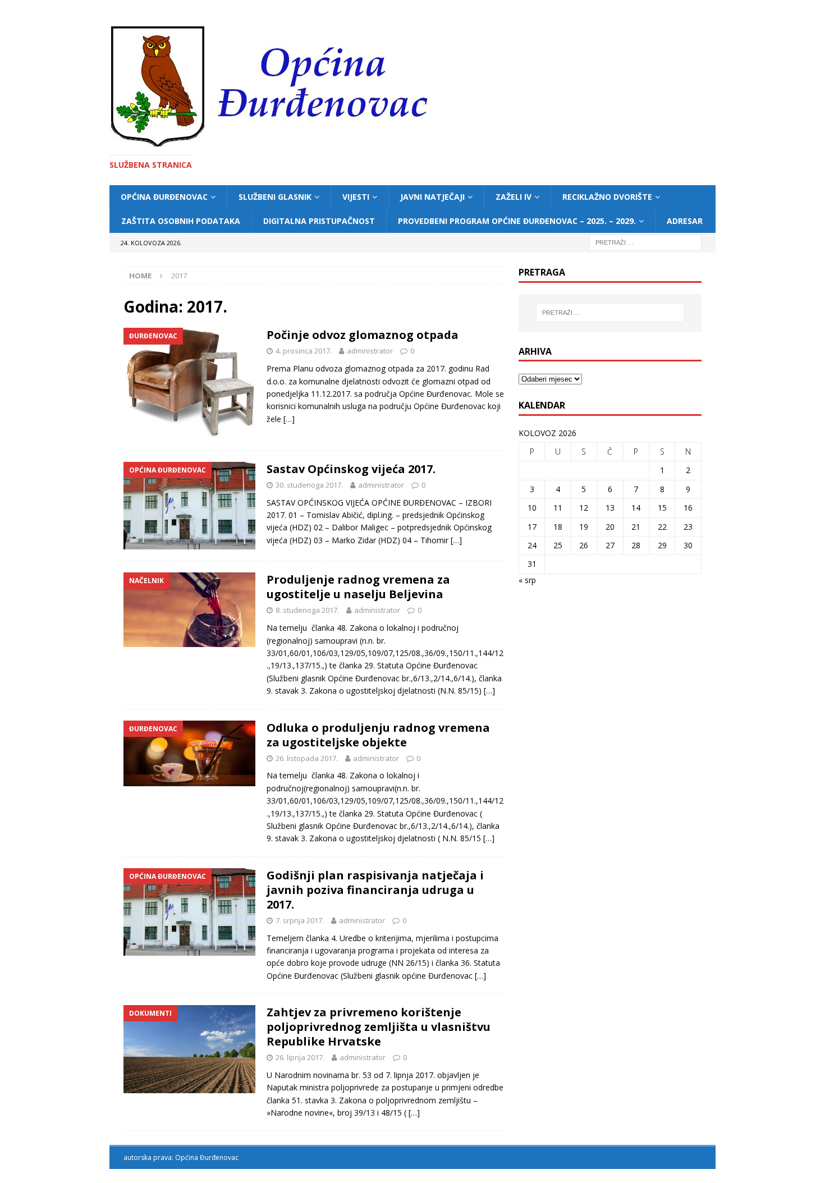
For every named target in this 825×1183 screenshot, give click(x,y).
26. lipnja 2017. (300, 1057)
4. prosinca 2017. (304, 351)
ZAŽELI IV (513, 196)
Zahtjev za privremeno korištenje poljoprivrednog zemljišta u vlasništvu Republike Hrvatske (379, 1027)
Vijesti (355, 196)
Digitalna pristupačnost (319, 220)
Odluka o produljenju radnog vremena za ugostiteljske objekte (378, 735)
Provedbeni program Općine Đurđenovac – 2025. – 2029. (517, 220)
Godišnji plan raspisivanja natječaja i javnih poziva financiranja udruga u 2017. (375, 890)
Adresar (685, 220)
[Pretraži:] (645, 241)
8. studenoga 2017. (307, 610)
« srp (527, 580)
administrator (370, 351)
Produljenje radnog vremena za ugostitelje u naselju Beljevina (358, 587)
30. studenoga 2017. (309, 485)
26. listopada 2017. (307, 758)
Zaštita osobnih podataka (180, 220)
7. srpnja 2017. (300, 920)
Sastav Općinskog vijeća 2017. (351, 468)
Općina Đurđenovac (164, 196)
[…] (289, 419)
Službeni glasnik (275, 196)
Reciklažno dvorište (607, 196)
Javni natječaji (432, 196)
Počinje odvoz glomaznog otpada (363, 334)
